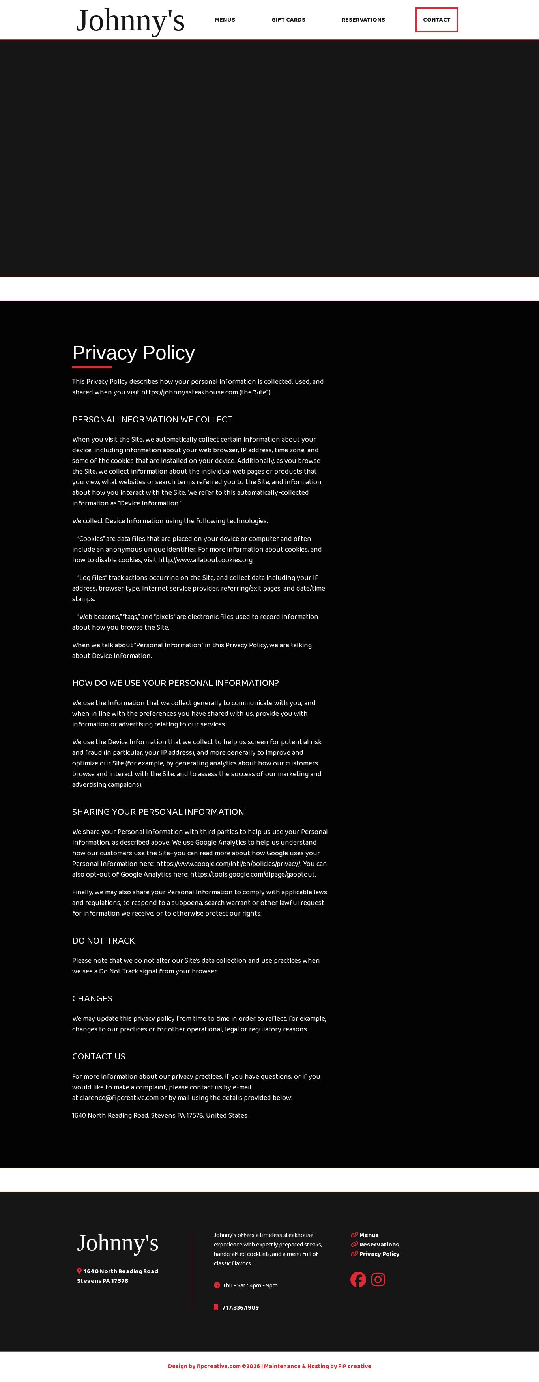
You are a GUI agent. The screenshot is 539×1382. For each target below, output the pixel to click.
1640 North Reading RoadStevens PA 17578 (117, 1276)
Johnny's (118, 1243)
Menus (225, 20)
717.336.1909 (240, 1308)
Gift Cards (288, 20)
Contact (437, 20)
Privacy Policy (379, 1254)
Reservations (363, 20)
